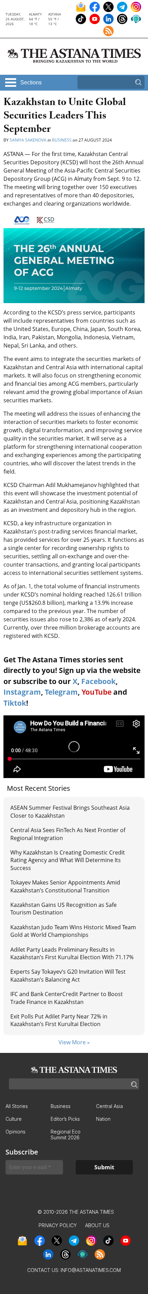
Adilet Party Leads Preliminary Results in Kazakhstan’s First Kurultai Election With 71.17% (72, 953)
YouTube (97, 692)
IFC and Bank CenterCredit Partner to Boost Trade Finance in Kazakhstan (66, 997)
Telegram (61, 692)
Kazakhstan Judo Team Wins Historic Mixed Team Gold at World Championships (73, 931)
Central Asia (109, 1106)
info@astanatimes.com (91, 1270)
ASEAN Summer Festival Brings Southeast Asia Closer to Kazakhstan (70, 811)
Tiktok (14, 703)
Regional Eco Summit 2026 (66, 1134)
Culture (14, 1119)
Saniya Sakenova (28, 140)
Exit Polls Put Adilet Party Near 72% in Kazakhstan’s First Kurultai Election (58, 1020)
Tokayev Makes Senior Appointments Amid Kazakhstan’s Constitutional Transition (65, 886)
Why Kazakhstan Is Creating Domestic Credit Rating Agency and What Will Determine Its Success (67, 860)
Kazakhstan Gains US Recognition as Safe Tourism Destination (63, 908)
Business (62, 140)
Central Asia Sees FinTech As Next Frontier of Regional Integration (67, 833)
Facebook (98, 681)
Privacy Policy (58, 1225)
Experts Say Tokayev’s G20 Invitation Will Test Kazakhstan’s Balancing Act (68, 975)
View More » (74, 1042)
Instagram (22, 692)
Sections (31, 82)
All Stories (17, 1106)
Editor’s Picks (65, 1119)
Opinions (15, 1132)
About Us (97, 1225)
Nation (103, 1119)
